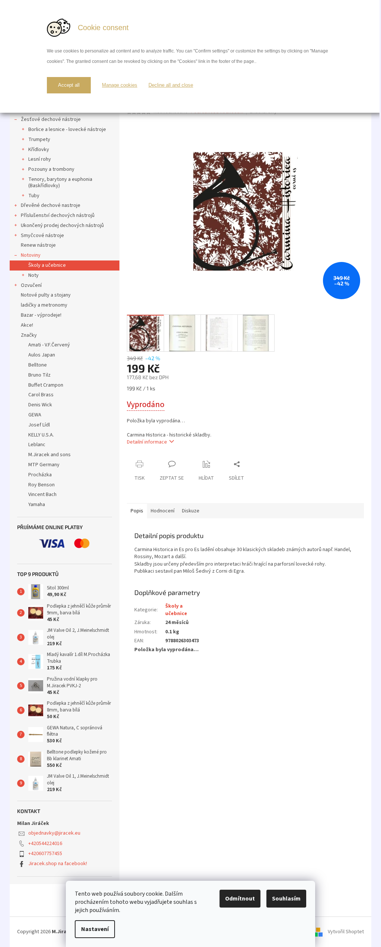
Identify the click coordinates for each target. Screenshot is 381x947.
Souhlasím (286, 899)
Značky (29, 335)
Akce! (27, 325)
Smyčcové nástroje (42, 235)
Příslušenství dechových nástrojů (58, 215)
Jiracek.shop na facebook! (57, 863)
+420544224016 (45, 843)
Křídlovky (38, 149)
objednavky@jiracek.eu (54, 833)
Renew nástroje (38, 245)
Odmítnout (240, 899)
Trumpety (39, 139)
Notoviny (31, 255)
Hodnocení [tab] (163, 511)
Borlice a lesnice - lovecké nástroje (67, 129)
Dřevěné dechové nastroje (50, 205)
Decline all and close (170, 85)
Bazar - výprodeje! (41, 315)
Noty (33, 275)
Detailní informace (147, 442)
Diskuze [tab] (190, 511)
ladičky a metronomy (44, 305)
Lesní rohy (39, 159)
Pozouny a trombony (51, 169)
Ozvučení (31, 285)
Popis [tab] (137, 511)
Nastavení (95, 929)
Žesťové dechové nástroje (51, 119)
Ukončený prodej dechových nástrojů (62, 225)
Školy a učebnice (47, 265)
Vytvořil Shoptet (346, 931)
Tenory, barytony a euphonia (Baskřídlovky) (60, 182)
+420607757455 (45, 853)
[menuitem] (64, 345)
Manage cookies (119, 85)
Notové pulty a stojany (46, 295)
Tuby (33, 195)
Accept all (69, 85)
